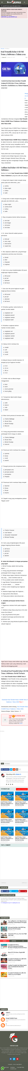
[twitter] (8, 784)
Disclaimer (12, 1067)
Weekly (4, 940)
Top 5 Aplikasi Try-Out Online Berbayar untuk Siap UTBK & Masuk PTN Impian (17, 921)
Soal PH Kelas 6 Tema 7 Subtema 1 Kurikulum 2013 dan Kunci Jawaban (21, 838)
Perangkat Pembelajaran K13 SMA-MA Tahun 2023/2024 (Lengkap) (17, 973)
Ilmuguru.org (26, 96)
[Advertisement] (14, 32)
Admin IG (18, 774)
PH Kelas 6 (7, 48)
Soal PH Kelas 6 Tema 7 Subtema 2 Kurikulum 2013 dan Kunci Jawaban (7, 838)
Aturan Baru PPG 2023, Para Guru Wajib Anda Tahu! (17, 934)
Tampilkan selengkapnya (21, 789)
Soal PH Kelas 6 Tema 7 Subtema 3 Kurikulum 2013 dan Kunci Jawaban (21, 821)
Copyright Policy (20, 1067)
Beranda (2, 48)
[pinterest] (10, 784)
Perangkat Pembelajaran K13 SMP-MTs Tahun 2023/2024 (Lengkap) (17, 959)
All (23, 940)
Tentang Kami (5, 1067)
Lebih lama (24, 882)
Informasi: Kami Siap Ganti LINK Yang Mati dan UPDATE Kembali (16, 928)
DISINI (20, 723)
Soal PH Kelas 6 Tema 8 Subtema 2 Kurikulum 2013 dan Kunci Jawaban (21, 803)
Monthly (14, 940)
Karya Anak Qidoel (17, 1064)
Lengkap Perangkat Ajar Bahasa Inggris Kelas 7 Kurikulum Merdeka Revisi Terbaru (17, 967)
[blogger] (12, 784)
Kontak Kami (13, 1068)
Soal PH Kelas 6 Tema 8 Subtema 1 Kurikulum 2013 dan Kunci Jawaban (7, 821)
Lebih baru (3, 882)
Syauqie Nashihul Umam (11, 1018)
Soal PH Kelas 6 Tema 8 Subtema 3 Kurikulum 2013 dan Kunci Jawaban (7, 803)
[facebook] (6, 784)
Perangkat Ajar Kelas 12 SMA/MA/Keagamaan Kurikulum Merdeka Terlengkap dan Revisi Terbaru (17, 946)
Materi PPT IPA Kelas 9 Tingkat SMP (16, 952)
